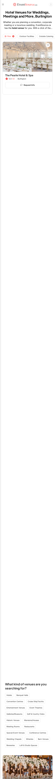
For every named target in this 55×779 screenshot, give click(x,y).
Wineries (29, 739)
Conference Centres (37, 733)
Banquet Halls (22, 695)
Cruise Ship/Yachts (36, 701)
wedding (30, 25)
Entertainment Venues (16, 708)
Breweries (11, 745)
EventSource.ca (43, 25)
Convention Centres (15, 701)
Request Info (29, 85)
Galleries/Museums (14, 714)
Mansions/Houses (31, 720)
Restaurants (29, 726)
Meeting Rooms (13, 726)
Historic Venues (13, 720)
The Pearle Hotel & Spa (19, 75)
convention (35, 22)
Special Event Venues (16, 733)
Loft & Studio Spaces (28, 745)
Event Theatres (36, 708)
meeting (8, 25)
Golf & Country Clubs (35, 714)
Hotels (9, 695)
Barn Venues (43, 739)
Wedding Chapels (14, 739)
